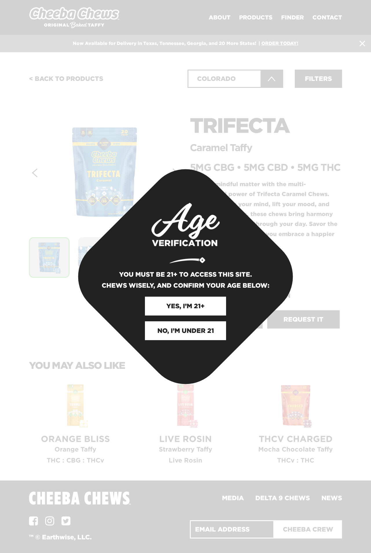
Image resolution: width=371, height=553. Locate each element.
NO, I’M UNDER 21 (185, 330)
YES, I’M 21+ (185, 306)
